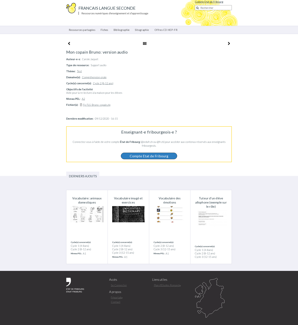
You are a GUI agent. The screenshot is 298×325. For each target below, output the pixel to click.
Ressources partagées (82, 29)
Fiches (104, 29)
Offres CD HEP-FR (166, 29)
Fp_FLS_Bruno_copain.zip (96, 104)
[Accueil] (71, 8)
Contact (115, 301)
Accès (113, 279)
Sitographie (142, 29)
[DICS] (213, 298)
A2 (83, 98)
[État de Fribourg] (75, 284)
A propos (115, 292)
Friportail (116, 297)
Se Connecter (119, 285)
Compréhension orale (94, 77)
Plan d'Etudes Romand (166, 285)
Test (79, 71)
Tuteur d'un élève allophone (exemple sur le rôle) (211, 202)
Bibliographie (121, 29)
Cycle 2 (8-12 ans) (103, 83)
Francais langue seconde (107, 8)
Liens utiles (159, 279)
